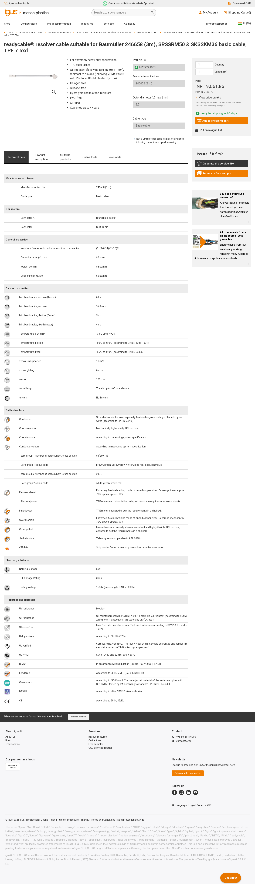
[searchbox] (121, 13)
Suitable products (65, 157)
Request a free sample (214, 174)
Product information (59, 23)
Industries (87, 23)
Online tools (90, 157)
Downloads (114, 157)
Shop (7, 23)
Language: (185, 805)
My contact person (216, 23)
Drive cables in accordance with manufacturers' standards (103, 32)
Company (129, 23)
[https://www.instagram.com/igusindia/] (181, 792)
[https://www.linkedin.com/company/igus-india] (188, 792)
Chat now (231, 877)
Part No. (138, 60)
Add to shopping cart (213, 121)
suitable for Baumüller (147, 32)
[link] (221, 164)
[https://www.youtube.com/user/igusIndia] (195, 792)
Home (10, 32)
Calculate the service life (216, 164)
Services (109, 23)
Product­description (41, 157)
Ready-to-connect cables (59, 32)
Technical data (16, 157)
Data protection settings (130, 819)
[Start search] (152, 13)
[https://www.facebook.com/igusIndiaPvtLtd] (174, 792)
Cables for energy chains (30, 32)
